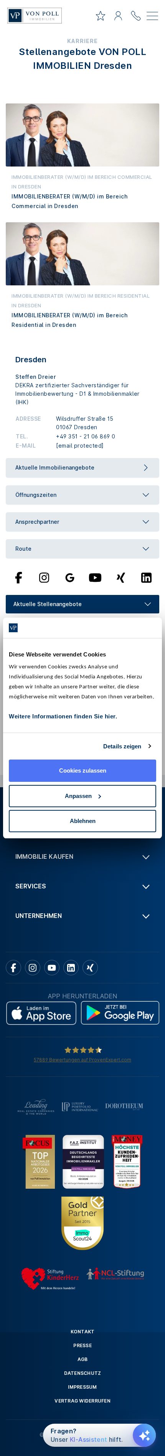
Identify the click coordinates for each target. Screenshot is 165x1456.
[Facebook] (18, 577)
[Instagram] (44, 577)
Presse (82, 1345)
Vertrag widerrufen (82, 1401)
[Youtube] (95, 577)
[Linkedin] (71, 967)
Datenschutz (82, 1373)
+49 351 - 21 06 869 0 (86, 436)
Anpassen (78, 796)
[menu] (152, 17)
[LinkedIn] (146, 577)
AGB (83, 1359)
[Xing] (121, 577)
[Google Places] (70, 577)
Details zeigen (122, 746)
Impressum (82, 1387)
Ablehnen (83, 821)
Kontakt (83, 1331)
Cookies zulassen (82, 770)
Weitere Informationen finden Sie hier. (63, 716)
